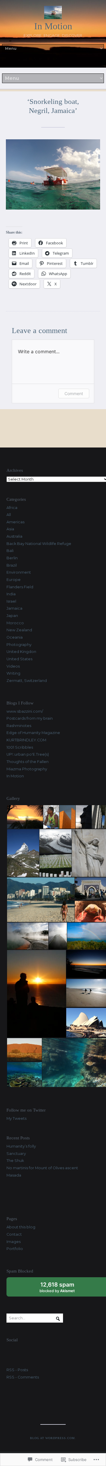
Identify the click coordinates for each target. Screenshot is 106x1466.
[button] (24, 817)
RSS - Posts (17, 1370)
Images (13, 1241)
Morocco (15, 623)
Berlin (12, 558)
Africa (11, 507)
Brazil (11, 565)
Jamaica (14, 608)
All (8, 514)
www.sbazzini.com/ (24, 711)
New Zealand (19, 630)
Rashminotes (18, 725)
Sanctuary (16, 1153)
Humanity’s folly (21, 1146)
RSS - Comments (22, 1377)
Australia (14, 536)
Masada (13, 1175)
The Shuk (15, 1160)
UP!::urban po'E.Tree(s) (27, 754)
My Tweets (16, 1118)
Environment (18, 572)
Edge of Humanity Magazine (33, 733)
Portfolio (14, 1248)
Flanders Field (19, 587)
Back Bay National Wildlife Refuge (38, 543)
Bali (10, 550)
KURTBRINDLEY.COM (26, 740)
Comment (73, 393)
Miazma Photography (26, 769)
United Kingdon (21, 651)
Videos (13, 666)
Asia (10, 529)
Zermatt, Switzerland (26, 680)
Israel (11, 601)
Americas (15, 522)
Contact (14, 1234)
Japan (12, 615)
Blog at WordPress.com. (53, 1438)
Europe (13, 579)
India (11, 594)
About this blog (20, 1227)
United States (19, 659)
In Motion (53, 26)
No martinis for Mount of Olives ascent (42, 1168)
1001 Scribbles (19, 747)
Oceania (14, 637)
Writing (13, 673)
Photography (19, 644)
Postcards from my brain (29, 718)
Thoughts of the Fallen (27, 761)
